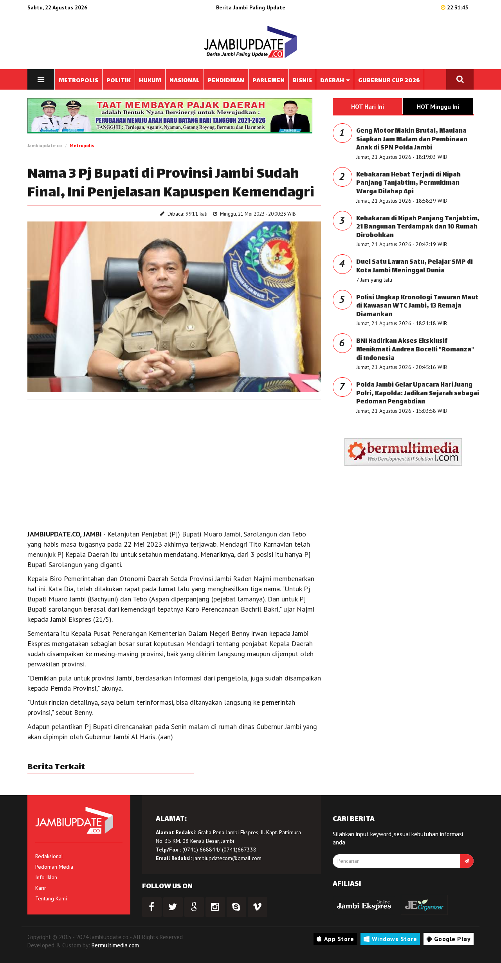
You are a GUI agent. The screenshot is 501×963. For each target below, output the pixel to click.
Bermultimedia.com (115, 945)
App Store (339, 939)
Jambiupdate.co (44, 145)
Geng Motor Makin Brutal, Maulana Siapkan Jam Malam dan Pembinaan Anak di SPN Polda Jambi (411, 140)
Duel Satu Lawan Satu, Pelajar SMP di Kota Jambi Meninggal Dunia (414, 267)
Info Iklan (46, 877)
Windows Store (394, 939)
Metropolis (82, 145)
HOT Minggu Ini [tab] (438, 106)
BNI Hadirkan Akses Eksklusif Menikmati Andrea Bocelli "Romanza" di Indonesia (415, 350)
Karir (40, 887)
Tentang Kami (51, 898)
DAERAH (332, 81)
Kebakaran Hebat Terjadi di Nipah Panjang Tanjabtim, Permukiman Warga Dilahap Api (408, 183)
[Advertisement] (174, 462)
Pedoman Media (54, 866)
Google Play (452, 939)
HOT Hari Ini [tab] (367, 106)
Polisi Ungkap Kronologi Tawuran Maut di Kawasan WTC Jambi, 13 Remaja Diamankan (417, 306)
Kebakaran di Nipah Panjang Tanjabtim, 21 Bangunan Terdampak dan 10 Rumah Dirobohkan (417, 227)
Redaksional (49, 856)
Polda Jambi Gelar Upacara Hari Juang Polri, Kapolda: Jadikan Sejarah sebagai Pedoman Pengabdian (417, 394)
